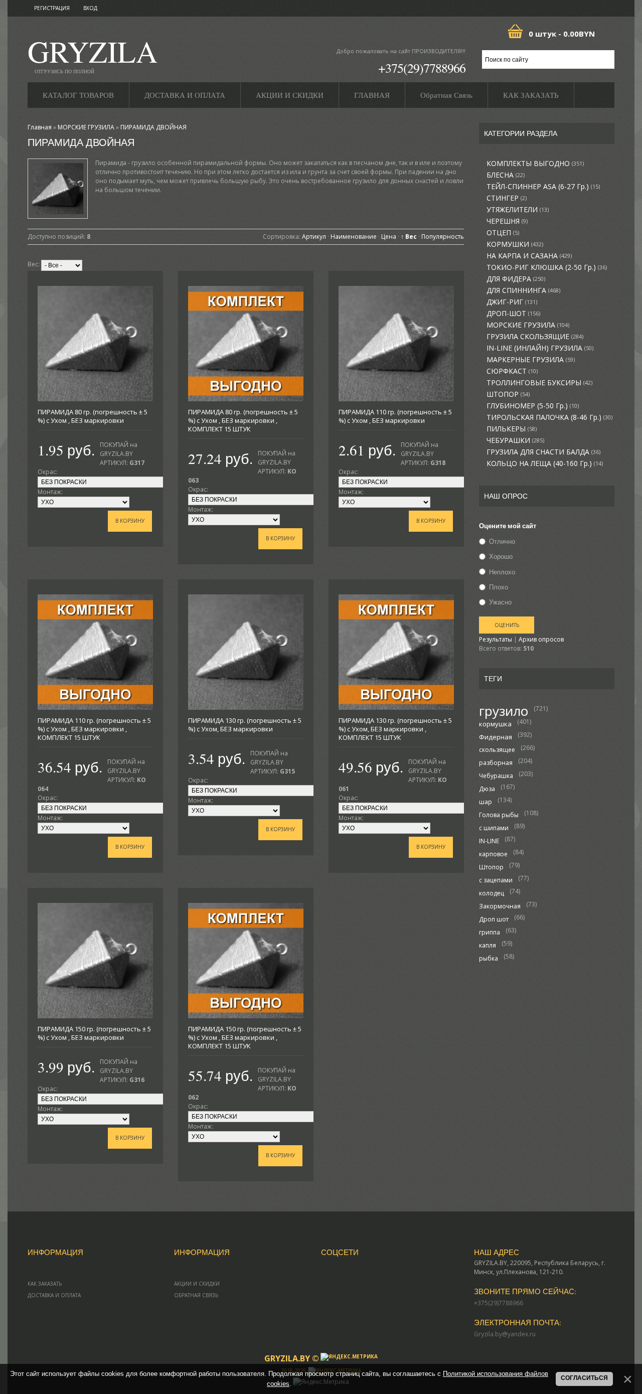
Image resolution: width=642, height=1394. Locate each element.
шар (485, 802)
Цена (388, 236)
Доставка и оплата (54, 1295)
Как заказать (45, 1283)
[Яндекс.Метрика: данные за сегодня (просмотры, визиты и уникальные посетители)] (349, 1357)
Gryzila (92, 54)
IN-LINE (489, 841)
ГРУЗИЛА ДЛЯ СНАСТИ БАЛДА (543, 451)
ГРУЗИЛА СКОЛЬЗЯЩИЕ (535, 336)
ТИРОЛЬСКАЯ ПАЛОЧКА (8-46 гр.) (549, 417)
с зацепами (496, 880)
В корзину (129, 520)
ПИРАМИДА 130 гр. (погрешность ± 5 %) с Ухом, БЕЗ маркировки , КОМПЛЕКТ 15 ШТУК (395, 729)
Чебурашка (496, 775)
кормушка (495, 723)
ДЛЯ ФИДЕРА (516, 278)
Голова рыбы (499, 815)
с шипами (494, 828)
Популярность (442, 236)
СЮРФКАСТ (512, 371)
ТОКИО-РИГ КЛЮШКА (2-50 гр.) (547, 267)
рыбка (488, 958)
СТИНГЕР (507, 198)
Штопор (491, 867)
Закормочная (500, 906)
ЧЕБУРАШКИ (515, 440)
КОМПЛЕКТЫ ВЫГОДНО (535, 163)
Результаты (495, 639)
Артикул (314, 236)
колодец (491, 893)
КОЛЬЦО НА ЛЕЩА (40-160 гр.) (545, 463)
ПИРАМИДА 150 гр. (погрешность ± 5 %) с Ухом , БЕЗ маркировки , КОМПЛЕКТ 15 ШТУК (244, 1037)
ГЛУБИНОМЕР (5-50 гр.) (533, 405)
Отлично (502, 541)
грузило (503, 710)
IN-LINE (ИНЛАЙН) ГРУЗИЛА (540, 348)
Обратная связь (196, 1295)
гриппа (489, 932)
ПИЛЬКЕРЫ (512, 428)
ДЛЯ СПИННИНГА (523, 290)
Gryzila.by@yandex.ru (505, 1334)
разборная (496, 762)
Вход (90, 8)
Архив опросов (541, 639)
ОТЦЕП (503, 232)
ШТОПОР (508, 394)
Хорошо (501, 556)
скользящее (497, 749)
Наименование (354, 236)
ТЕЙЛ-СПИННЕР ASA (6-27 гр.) (543, 186)
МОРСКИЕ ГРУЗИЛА (528, 325)
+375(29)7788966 (421, 67)
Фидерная (495, 736)
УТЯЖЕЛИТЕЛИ (518, 209)
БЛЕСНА (506, 175)
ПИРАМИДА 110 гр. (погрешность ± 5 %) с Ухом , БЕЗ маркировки (395, 416)
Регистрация (52, 8)
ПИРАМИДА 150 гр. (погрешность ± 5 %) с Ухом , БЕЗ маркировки (94, 1033)
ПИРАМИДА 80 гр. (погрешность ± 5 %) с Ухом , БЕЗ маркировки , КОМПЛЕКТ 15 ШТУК (243, 420)
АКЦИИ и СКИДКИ (197, 1283)
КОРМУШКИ (515, 244)
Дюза (487, 789)
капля (487, 945)
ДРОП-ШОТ (513, 313)
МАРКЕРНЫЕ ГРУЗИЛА (531, 359)
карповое (493, 854)
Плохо (498, 586)
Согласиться (584, 1377)
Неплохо (502, 571)
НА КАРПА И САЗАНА (529, 255)
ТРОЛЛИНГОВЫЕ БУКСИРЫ (539, 382)
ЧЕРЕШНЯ (507, 221)
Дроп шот (494, 919)
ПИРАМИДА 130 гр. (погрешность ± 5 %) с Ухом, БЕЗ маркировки (244, 724)
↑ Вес (409, 236)
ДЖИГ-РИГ (512, 301)
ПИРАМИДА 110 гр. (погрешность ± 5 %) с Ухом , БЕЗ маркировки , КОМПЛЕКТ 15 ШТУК (94, 729)
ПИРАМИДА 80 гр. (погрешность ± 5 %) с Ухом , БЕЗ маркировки (92, 416)
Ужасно (500, 601)
